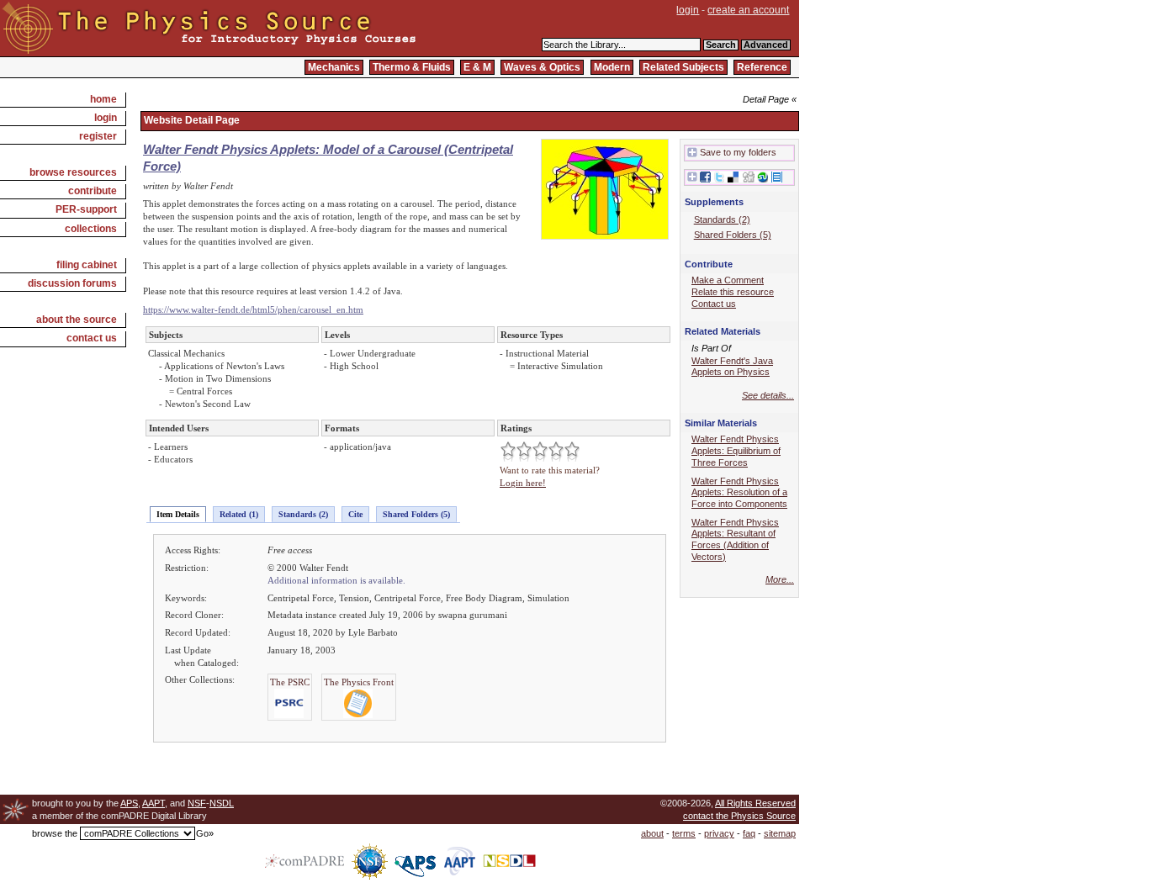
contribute (92, 191)
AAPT (153, 803)
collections (91, 229)
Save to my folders (738, 152)
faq (749, 833)
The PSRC (290, 682)
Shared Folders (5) (416, 514)
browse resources (73, 172)
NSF (197, 803)
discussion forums (72, 283)
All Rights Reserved (755, 803)
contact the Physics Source (739, 816)
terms (684, 833)
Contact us (713, 304)
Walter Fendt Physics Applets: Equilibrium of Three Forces (736, 450)
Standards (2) (303, 514)
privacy (719, 833)
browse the (54, 833)
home (103, 99)
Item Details (177, 514)
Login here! (523, 483)
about (652, 833)
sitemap (780, 833)
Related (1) (239, 514)
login (687, 10)
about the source (76, 319)
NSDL (221, 803)
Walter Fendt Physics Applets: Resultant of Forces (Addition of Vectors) (735, 539)
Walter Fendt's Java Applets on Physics (732, 367)
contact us (91, 338)
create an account (748, 10)
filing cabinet (86, 265)
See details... (768, 395)
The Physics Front (359, 682)
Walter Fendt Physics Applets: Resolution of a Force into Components (739, 492)
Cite (355, 514)
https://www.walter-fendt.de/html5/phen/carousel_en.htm (253, 309)
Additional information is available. (336, 580)
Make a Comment (727, 280)
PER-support (86, 209)
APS (129, 803)
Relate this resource (732, 292)
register (98, 136)
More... (779, 579)
